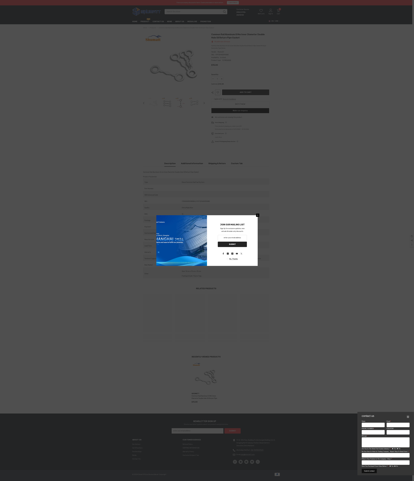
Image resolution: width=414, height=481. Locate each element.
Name (363, 421)
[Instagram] (228, 253)
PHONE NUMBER (368, 428)
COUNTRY (390, 428)
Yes (395, 449)
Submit (232, 244)
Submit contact (369, 471)
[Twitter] (241, 253)
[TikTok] (232, 253)
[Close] (257, 215)
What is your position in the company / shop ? (377, 459)
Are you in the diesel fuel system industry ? (376, 449)
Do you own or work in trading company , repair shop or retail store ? (386, 451)
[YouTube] (237, 253)
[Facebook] (223, 253)
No (399, 449)
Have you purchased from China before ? (375, 466)
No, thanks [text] (233, 259)
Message (365, 436)
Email (389, 421)
